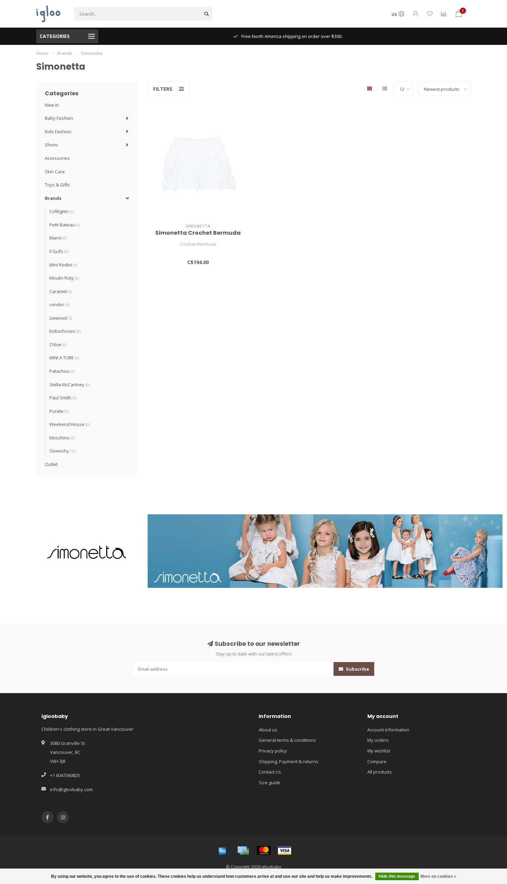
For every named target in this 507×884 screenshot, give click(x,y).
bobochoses (65, 331)
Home (42, 53)
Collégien (61, 211)
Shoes (51, 145)
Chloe (58, 344)
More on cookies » (438, 876)
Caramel (60, 291)
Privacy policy (273, 751)
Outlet (51, 464)
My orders (378, 740)
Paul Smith (63, 398)
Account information (388, 730)
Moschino (62, 438)
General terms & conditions (287, 740)
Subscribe (357, 669)
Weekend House (69, 424)
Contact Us (270, 772)
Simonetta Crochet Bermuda (198, 233)
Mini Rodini (63, 265)
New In (52, 105)
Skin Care (55, 171)
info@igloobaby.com (71, 789)
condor (59, 304)
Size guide (269, 782)
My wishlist (378, 751)
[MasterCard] (263, 850)
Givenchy (62, 451)
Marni (58, 238)
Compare (377, 761)
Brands (53, 198)
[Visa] (284, 850)
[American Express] (222, 850)
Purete (59, 411)
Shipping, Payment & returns (288, 761)
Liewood (60, 318)
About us (268, 730)
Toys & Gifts (57, 185)
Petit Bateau (64, 225)
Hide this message (397, 876)
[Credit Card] (243, 850)
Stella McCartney (69, 384)
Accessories (57, 158)
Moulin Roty (64, 278)
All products (379, 772)
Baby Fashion (59, 118)
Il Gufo (58, 251)
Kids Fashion (58, 131)
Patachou (61, 371)
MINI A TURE (64, 357)
